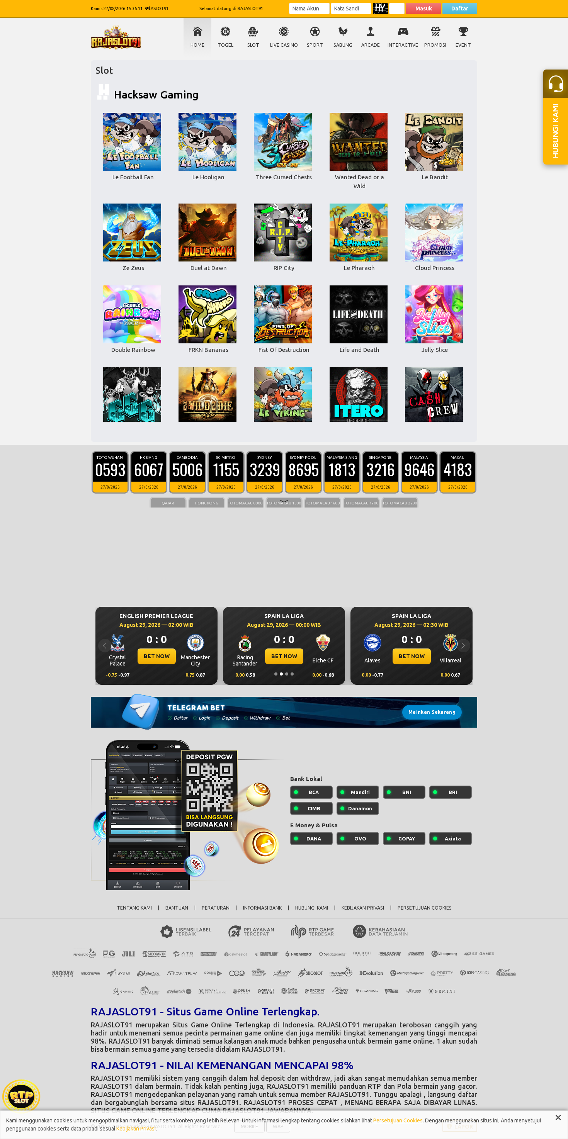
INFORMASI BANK (262, 907)
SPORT (315, 45)
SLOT (253, 45)
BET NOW (157, 656)
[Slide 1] (275, 674)
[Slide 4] (292, 674)
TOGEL (225, 45)
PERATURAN (216, 907)
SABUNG (342, 45)
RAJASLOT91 (112, 1025)
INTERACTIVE (403, 45)
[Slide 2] (281, 674)
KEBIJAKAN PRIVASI (363, 907)
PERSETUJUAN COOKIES (425, 907)
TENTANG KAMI (134, 907)
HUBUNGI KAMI (311, 907)
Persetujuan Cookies (398, 1120)
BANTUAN (176, 907)
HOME (197, 45)
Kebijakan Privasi (136, 1128)
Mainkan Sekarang (432, 712)
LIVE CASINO (284, 45)
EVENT (463, 45)
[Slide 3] (286, 674)
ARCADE (370, 45)
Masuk (423, 8)
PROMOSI (435, 45)
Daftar (459, 8)
